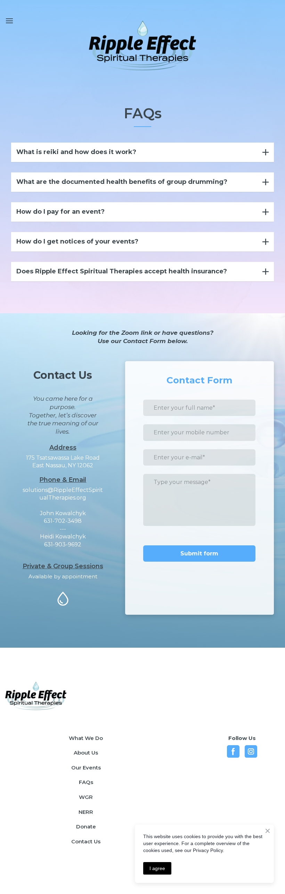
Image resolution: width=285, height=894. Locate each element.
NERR (86, 812)
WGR (86, 797)
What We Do (86, 738)
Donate (86, 826)
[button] (142, 152)
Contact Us (85, 841)
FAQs (86, 782)
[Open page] (52, 696)
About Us (86, 752)
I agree (157, 868)
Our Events (86, 767)
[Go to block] (142, 45)
